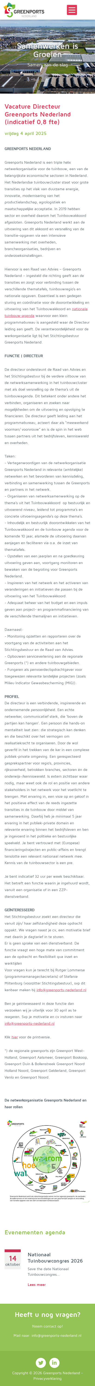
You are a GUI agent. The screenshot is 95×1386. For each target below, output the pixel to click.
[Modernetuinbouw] (23, 9)
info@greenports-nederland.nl (61, 990)
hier (15, 1037)
